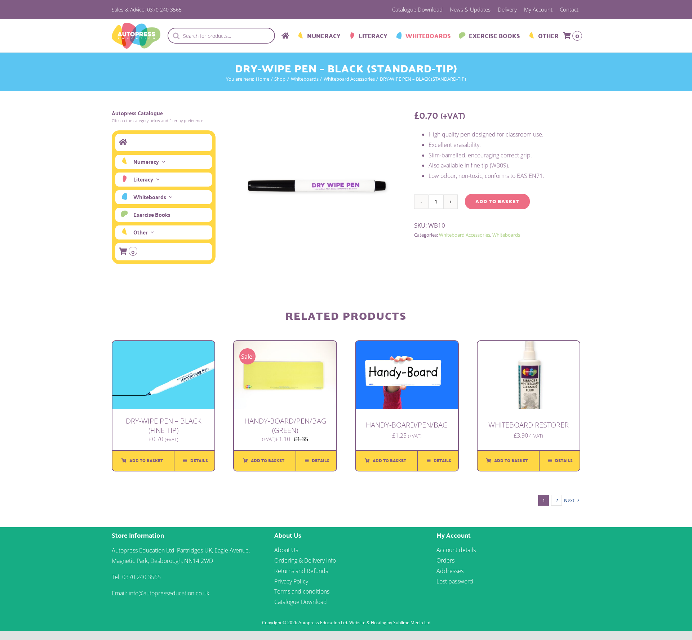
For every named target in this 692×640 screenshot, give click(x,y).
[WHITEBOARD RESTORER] (529, 346)
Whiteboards (506, 235)
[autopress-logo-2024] (136, 26)
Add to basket (497, 201)
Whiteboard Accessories (464, 235)
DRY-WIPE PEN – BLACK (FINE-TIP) (163, 425)
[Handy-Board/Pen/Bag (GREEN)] (285, 346)
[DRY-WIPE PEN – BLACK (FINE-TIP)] (163, 346)
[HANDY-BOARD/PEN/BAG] (407, 346)
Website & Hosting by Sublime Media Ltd (389, 622)
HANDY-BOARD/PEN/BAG (407, 425)
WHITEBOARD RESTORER (528, 425)
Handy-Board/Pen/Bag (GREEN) (285, 425)
